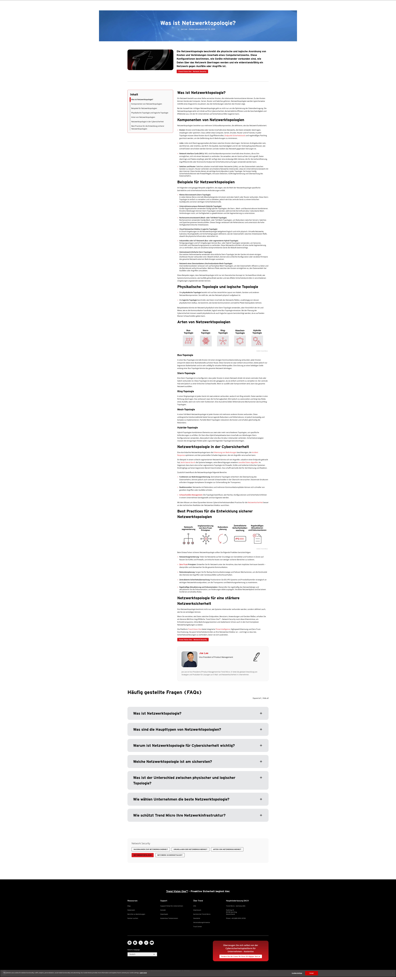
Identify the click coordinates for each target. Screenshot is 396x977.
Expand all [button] (257, 698)
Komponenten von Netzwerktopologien (146, 104)
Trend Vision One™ (177, 891)
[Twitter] (141, 943)
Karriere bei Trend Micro (201, 914)
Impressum (197, 910)
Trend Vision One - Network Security (191, 71)
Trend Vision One (195, 629)
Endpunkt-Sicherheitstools (235, 135)
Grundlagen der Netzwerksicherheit (190, 849)
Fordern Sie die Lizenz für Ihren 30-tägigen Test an (239, 956)
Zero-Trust (183, 564)
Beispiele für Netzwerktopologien (144, 108)
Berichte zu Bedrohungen (136, 914)
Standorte (196, 918)
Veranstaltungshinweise (201, 922)
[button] (198, 759)
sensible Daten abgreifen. (248, 462)
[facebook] (135, 943)
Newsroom (131, 910)
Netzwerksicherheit (255, 502)
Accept (311, 973)
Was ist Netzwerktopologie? (142, 99)
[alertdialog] (198, 973)
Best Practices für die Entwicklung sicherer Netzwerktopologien (147, 127)
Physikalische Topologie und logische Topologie (149, 113)
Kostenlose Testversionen (169, 918)
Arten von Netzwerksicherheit (227, 849)
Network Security (141, 843)
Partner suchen (132, 918)
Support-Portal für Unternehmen (171, 906)
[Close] (392, 973)
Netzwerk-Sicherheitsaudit (170, 855)
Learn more (143, 973)
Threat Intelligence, (223, 629)
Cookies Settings (297, 973)
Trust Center (197, 926)
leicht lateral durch (188, 462)
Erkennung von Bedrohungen (225, 452)
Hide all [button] (266, 698)
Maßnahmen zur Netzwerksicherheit (151, 849)
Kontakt (163, 910)
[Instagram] (146, 943)
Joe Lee (203, 653)
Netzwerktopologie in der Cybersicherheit (147, 121)
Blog (128, 906)
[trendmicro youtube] (152, 943)
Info (194, 906)
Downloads (164, 914)
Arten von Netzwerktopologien (143, 117)
